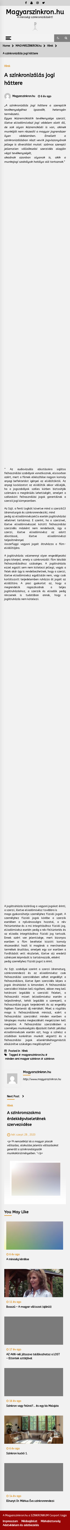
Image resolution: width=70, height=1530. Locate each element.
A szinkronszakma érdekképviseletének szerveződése (26, 1118)
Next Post (13, 1096)
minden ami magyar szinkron (22, 1058)
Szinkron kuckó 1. (16, 1453)
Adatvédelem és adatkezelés (21, 1525)
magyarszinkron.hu (33, 1054)
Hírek (7, 65)
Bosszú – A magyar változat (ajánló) (29, 1306)
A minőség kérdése (17, 1259)
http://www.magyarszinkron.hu (42, 1079)
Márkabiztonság (50, 1521)
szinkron (49, 1058)
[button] (58, 38)
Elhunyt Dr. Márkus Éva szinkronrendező (30, 1501)
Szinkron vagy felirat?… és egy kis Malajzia (32, 1405)
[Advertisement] (35, 312)
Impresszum (10, 1521)
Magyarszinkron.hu (35, 12)
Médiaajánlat (29, 1521)
